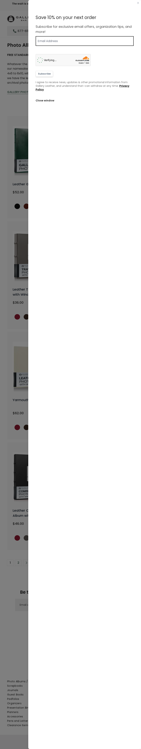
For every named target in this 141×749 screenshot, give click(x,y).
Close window (45, 100)
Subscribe (44, 73)
